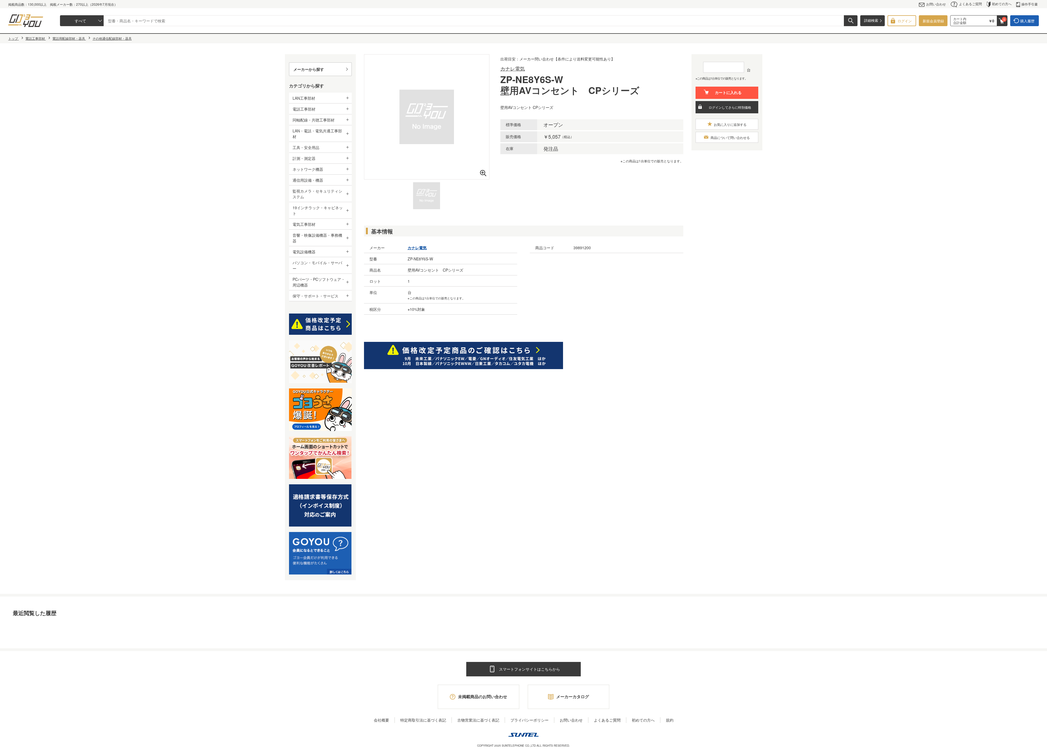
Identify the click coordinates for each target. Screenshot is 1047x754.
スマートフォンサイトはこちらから (529, 669)
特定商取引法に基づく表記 (423, 720)
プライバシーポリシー (529, 720)
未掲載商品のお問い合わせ (482, 697)
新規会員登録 (933, 20)
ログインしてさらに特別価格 (730, 107)
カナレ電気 (512, 68)
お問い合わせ (936, 4)
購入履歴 (1027, 20)
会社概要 (381, 720)
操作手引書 (1029, 4)
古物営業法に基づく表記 (478, 720)
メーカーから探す (308, 69)
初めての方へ (1002, 3)
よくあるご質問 (970, 3)
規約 (669, 720)
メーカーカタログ (572, 697)
